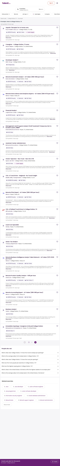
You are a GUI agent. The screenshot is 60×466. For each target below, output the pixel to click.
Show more (8, 37)
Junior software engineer (36, 386)
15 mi (40, 9)
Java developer (19, 386)
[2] (35, 342)
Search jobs (3, 18)
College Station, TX (12, 18)
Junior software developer (29, 391)
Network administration (46, 400)
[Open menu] (57, 3)
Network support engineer (27, 400)
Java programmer (11, 391)
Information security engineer (14, 395)
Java (7, 386)
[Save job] (57, 27)
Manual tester (9, 400)
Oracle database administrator (36, 395)
